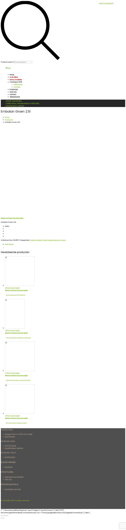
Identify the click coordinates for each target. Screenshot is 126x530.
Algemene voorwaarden (14, 477)
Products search (7, 62)
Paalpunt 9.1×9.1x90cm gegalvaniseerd (18, 380)
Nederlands (18, 84)
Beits (39, 240)
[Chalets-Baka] (8, 68)
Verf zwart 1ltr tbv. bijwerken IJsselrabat (18, 338)
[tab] (65, 244)
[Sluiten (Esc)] (1, 515)
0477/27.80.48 (10, 446)
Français (17, 87)
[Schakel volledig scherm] (5, 515)
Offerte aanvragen (12, 288)
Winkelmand (15, 97)
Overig (63, 240)
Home (12, 75)
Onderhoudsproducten (51, 240)
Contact (13, 94)
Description (9, 244)
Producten (14, 89)
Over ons (13, 92)
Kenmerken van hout (13, 489)
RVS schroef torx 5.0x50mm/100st (16, 423)
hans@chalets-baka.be (14, 448)
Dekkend (33, 240)
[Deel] (3, 515)
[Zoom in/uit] (7, 515)
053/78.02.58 (10, 437)
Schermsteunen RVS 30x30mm (15, 295)
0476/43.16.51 (10, 457)
